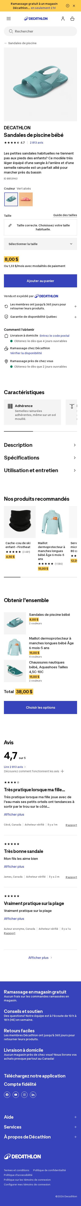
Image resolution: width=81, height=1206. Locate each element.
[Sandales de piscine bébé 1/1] (40, 84)
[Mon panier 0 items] (72, 18)
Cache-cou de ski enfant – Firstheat (18, 545)
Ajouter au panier (40, 281)
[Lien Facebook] (7, 1095)
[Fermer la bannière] (74, 6)
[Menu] (8, 18)
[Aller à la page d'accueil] (36, 18)
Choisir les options (40, 707)
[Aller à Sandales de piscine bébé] (15, 623)
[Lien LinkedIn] (33, 1095)
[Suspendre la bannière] (67, 6)
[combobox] (40, 244)
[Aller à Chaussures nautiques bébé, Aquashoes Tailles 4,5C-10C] (15, 671)
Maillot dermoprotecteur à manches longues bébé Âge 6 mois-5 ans (52, 551)
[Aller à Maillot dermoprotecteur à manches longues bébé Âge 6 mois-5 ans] (15, 647)
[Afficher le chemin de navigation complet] (5, 43)
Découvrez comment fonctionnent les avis (31, 771)
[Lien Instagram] (24, 1095)
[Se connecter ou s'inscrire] (63, 18)
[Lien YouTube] (16, 1095)
